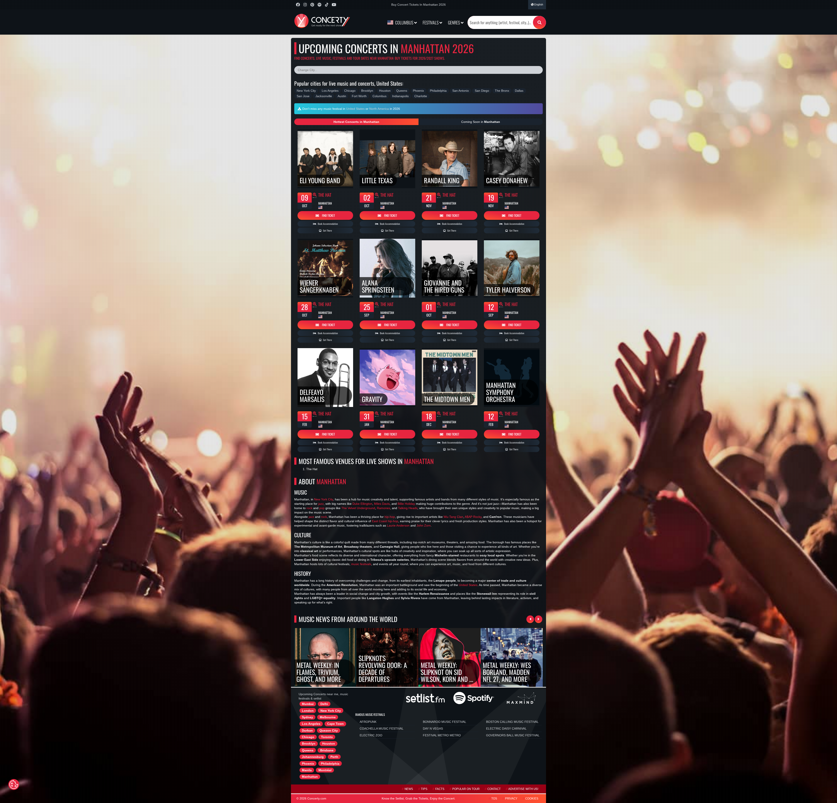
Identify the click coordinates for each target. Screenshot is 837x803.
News (409, 789)
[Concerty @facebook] (298, 5)
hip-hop (389, 516)
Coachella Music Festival (381, 728)
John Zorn (424, 525)
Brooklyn (308, 743)
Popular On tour (466, 789)
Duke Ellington (362, 503)
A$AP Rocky (473, 516)
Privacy (511, 798)
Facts (439, 789)
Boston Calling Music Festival (512, 721)
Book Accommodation (327, 223)
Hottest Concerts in (356, 122)
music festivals (361, 564)
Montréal (325, 770)
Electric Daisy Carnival (506, 728)
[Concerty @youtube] (334, 5)
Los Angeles (311, 723)
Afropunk (368, 721)
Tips (424, 789)
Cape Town (335, 723)
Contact (494, 789)
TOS (494, 798)
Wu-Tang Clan (453, 516)
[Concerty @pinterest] (312, 5)
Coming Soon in (480, 122)
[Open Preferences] (13, 784)
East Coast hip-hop (385, 521)
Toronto (327, 737)
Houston (328, 743)
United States (355, 108)
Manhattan (310, 776)
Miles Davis (382, 503)
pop (322, 508)
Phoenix (308, 763)
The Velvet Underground (358, 508)
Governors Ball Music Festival (512, 735)
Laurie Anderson (398, 525)
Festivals (431, 22)
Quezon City (329, 730)
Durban (307, 730)
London (308, 710)
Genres (454, 22)
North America (379, 108)
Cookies (531, 798)
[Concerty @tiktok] (326, 5)
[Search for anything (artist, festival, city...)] (539, 22)
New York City (323, 499)
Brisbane (326, 750)
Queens (307, 750)
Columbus (404, 22)
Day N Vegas (433, 728)
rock (309, 508)
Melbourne (328, 717)
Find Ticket (328, 215)
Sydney (307, 717)
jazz (321, 503)
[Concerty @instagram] (305, 5)
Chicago (308, 737)
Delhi (324, 704)
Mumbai (308, 704)
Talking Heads (407, 508)
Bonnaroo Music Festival (444, 721)
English (538, 4)
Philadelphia (330, 763)
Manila (307, 770)
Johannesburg (313, 757)
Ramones (383, 508)
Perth (334, 757)
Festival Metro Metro (442, 735)
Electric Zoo (371, 735)
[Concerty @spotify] (319, 5)
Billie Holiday (406, 503)
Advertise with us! (523, 789)
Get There (327, 230)
